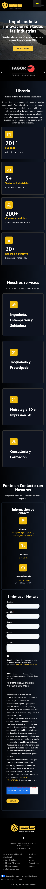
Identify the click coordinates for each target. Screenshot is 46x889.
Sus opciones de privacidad (17, 876)
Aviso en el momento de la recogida (20, 877)
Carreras (32, 866)
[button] (42, 5)
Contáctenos (34, 863)
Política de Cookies (10, 866)
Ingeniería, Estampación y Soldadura (21, 320)
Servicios (32, 854)
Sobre (31, 857)
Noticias (32, 860)
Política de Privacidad (11, 863)
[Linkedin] (23, 838)
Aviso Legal (7, 857)
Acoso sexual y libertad (12, 854)
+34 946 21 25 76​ (23, 557)
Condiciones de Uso (10, 869)
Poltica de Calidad (10, 860)
